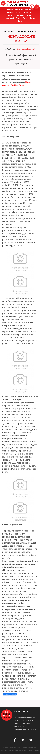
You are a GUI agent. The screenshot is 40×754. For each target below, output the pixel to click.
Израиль (29, 15)
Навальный (9, 18)
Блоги (10, 15)
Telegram (13, 694)
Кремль (32, 18)
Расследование (29, 12)
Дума (20, 21)
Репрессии (9, 12)
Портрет (18, 12)
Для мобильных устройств (25, 729)
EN (32, 7)
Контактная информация (24, 717)
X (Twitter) (6, 694)
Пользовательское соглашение (22, 724)
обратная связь (21, 712)
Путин (25, 18)
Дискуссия (19, 10)
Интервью (29, 10)
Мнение (10, 10)
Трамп (18, 18)
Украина (20, 15)
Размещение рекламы (23, 720)
